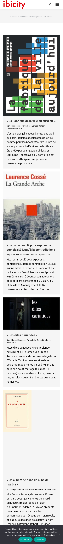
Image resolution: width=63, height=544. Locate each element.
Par (33, 126)
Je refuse (40, 539)
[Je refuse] (59, 534)
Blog (9, 255)
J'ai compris (25, 539)
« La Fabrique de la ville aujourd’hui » (31, 121)
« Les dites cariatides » (22, 335)
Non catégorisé (13, 126)
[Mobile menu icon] (57, 4)
